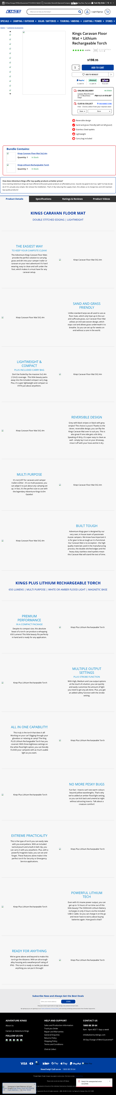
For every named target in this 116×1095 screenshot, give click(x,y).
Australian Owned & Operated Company (57, 3)
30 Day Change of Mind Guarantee (97, 1039)
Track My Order (99, 3)
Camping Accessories (15, 28)
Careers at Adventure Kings (17, 1031)
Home (2, 28)
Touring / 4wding (70, 21)
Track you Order (51, 1028)
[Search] (80, 11)
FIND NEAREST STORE (105, 104)
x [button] (34, 1084)
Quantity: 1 (23, 157)
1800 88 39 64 (69, 1069)
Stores (109, 21)
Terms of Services (46, 1008)
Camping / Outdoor (24, 21)
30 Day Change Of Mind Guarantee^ (22, 3)
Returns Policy (50, 1038)
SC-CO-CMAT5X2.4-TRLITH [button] (105, 50)
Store (99, 111)
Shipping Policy (50, 1041)
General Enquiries (52, 1035)
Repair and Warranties (54, 1031)
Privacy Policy (55, 1008)
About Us (10, 1025)
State (81, 111)
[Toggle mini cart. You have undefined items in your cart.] (107, 12)
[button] (95, 50)
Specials (5, 21)
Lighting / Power (92, 21)
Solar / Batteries (47, 21)
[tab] (14, 199)
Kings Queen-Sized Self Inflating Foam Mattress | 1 (21, 1089)
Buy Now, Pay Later (84, 3)
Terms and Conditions (53, 1044)
